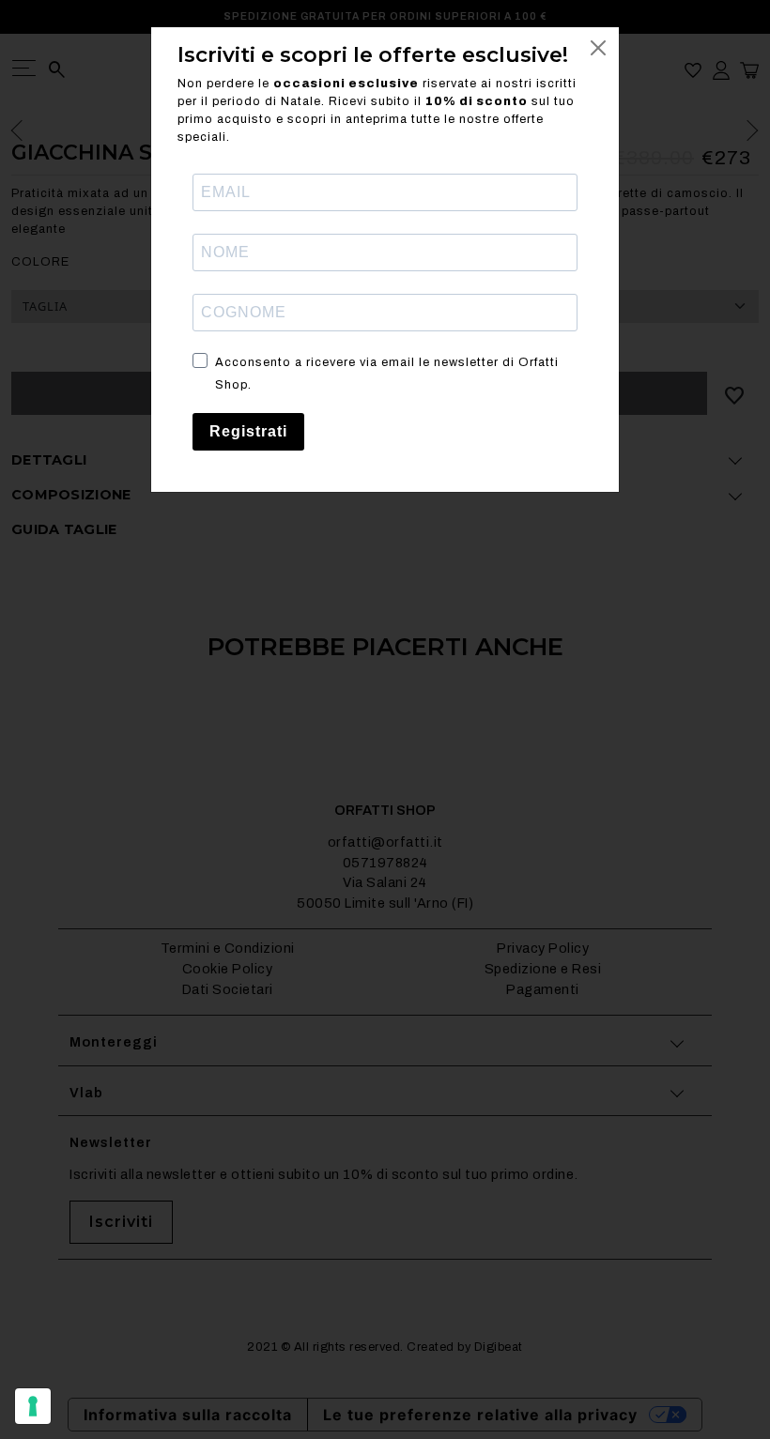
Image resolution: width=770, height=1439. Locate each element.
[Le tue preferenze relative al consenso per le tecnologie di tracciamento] (33, 1406)
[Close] (598, 48)
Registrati (248, 431)
